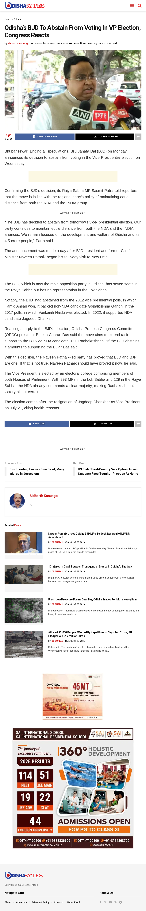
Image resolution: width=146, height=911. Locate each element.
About (8, 902)
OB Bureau (57, 542)
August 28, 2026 (76, 641)
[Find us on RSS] (115, 902)
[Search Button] (139, 5)
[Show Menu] (132, 5)
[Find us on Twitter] (105, 902)
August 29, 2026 (76, 542)
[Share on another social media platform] (138, 137)
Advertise (21, 902)
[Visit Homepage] (25, 6)
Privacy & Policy (40, 902)
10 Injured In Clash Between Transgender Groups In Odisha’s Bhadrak (90, 566)
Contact (58, 902)
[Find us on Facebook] (100, 902)
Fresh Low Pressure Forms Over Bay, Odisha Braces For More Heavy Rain (92, 599)
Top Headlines (77, 43)
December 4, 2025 (45, 43)
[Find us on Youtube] (110, 902)
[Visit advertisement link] (73, 696)
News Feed (73, 902)
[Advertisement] (73, 176)
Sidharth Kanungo (18, 43)
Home (8, 19)
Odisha (17, 19)
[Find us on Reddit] (120, 902)
